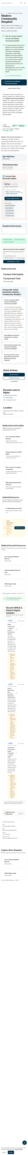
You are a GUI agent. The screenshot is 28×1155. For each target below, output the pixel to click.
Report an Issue (20, 527)
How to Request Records (9, 400)
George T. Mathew (14, 128)
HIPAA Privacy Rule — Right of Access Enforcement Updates (11, 629)
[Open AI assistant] (24, 1143)
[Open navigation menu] (25, 3)
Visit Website (14, 381)
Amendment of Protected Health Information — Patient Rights (11, 752)
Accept (11, 1152)
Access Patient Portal (14, 88)
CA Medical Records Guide (10, 395)
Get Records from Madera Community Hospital (12, 82)
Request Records (14, 374)
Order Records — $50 (13, 261)
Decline (4, 1152)
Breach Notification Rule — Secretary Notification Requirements (11, 693)
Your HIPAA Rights (8, 397)
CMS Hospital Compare (14, 75)
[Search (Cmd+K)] (21, 3)
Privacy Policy (19, 1149)
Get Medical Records (14, 378)
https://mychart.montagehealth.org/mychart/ (13, 192)
